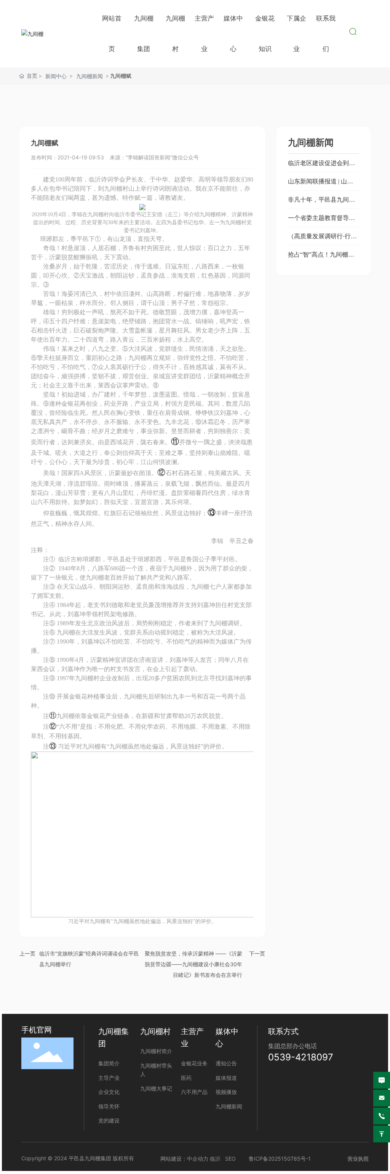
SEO (230, 1158)
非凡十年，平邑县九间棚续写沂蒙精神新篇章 (321, 202)
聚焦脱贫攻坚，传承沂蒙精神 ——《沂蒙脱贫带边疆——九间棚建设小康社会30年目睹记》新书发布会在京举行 (193, 964)
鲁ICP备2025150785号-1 (280, 1158)
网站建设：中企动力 (184, 1158)
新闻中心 (56, 76)
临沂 (215, 1158)
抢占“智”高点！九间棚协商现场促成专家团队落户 (321, 257)
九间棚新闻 (89, 76)
